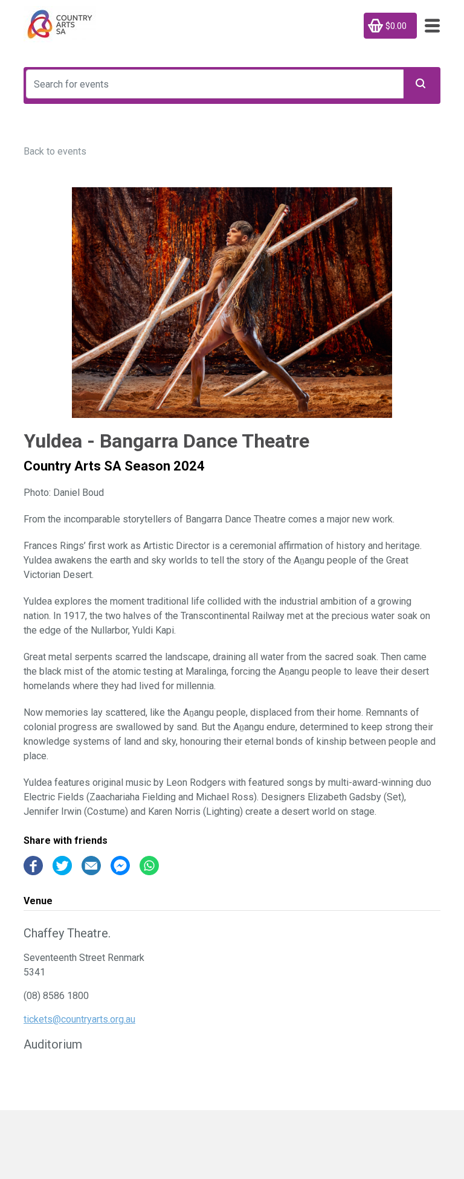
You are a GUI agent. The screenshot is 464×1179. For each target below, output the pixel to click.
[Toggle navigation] (428, 25)
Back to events (55, 151)
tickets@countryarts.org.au (79, 1019)
